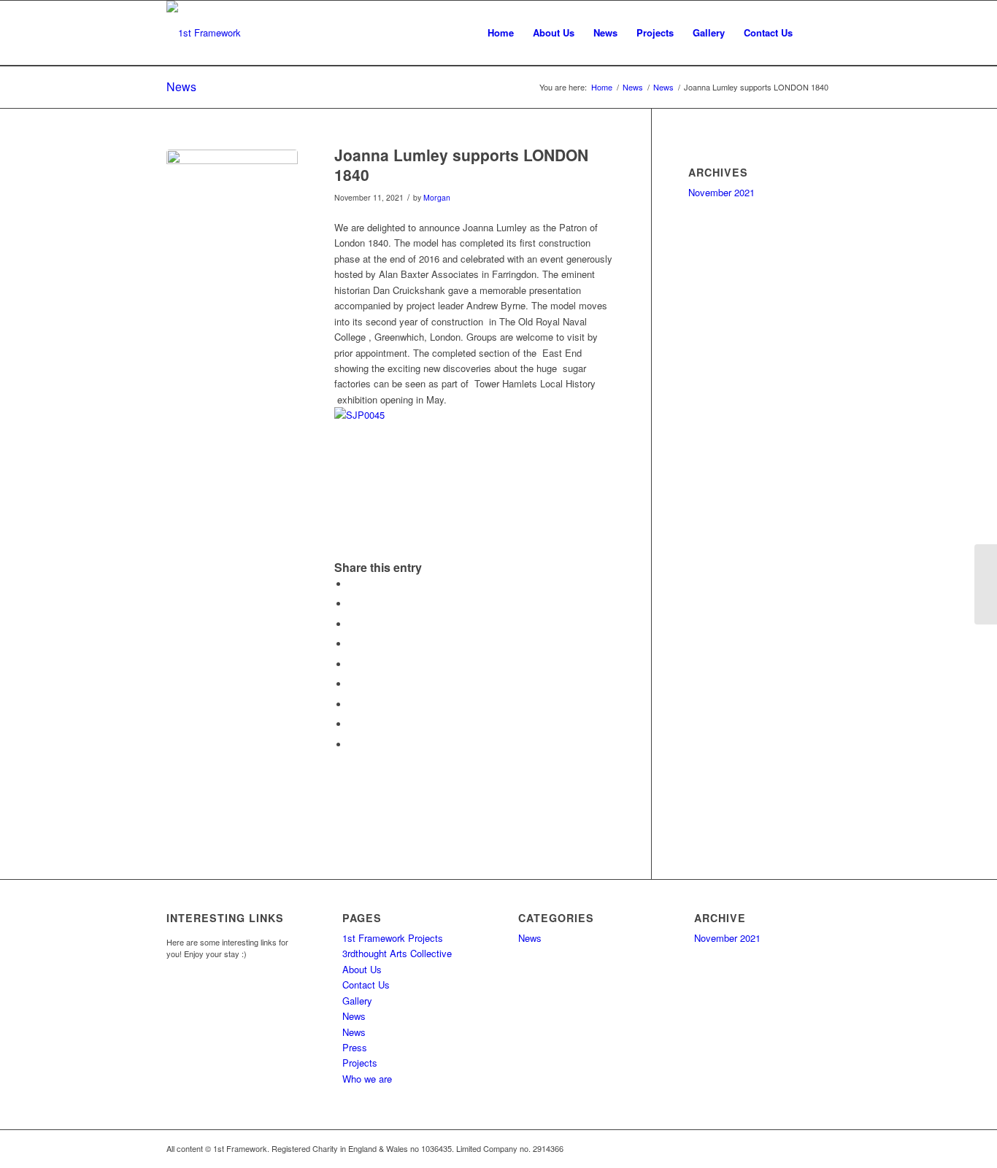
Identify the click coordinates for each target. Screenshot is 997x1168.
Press (354, 1047)
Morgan (436, 197)
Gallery (357, 1001)
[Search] (816, 33)
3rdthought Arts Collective (397, 953)
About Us (362, 969)
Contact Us (366, 984)
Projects (359, 1063)
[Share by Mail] (352, 744)
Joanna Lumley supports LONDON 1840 (461, 164)
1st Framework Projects (392, 938)
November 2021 (721, 192)
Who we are (367, 1079)
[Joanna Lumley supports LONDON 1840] (232, 215)
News (181, 86)
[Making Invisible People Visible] (985, 584)
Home (601, 87)
